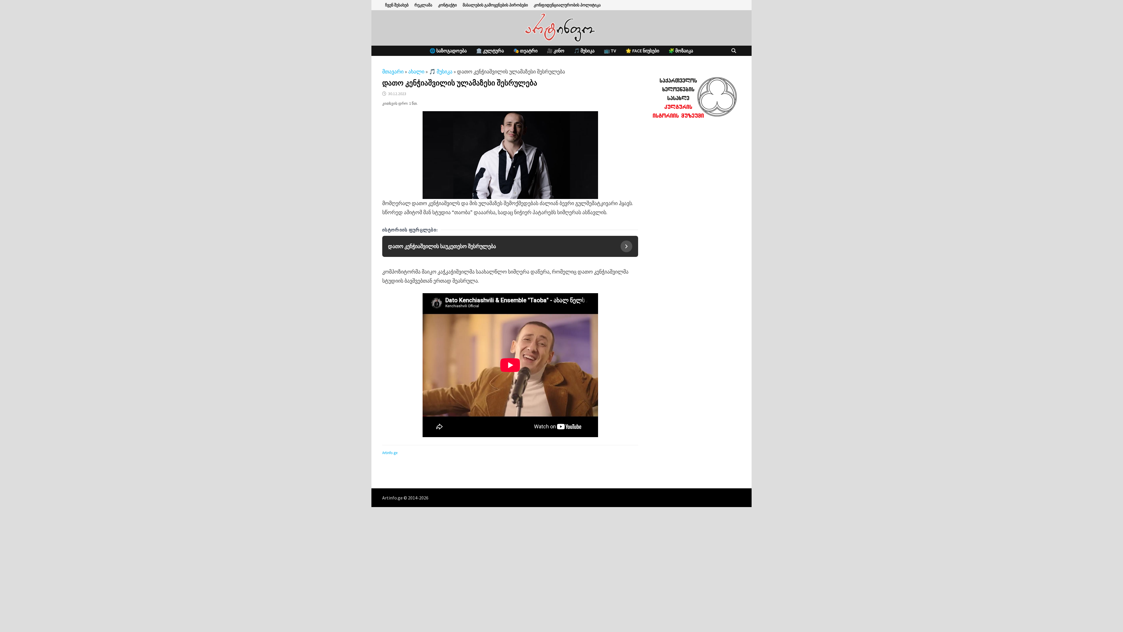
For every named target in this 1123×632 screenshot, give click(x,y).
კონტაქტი (447, 5)
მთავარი (393, 71)
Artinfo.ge (389, 452)
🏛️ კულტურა (490, 51)
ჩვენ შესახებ (397, 5)
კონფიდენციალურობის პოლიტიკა (567, 5)
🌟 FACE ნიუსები (642, 51)
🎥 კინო (555, 51)
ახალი (416, 71)
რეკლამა (423, 5)
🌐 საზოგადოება (448, 51)
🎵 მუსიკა (584, 51)
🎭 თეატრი (525, 51)
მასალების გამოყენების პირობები (495, 5)
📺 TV (610, 51)
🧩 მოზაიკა (681, 51)
